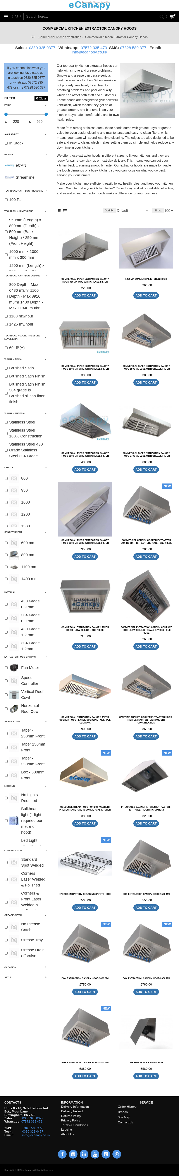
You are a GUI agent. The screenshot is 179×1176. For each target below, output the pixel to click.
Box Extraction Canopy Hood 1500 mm (146, 894)
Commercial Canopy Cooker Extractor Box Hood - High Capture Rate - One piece (146, 541)
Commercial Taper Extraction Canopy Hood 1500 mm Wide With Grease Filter (85, 367)
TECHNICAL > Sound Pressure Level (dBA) (22, 337)
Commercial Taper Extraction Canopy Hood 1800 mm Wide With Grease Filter (146, 367)
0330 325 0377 (42, 48)
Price (7, 105)
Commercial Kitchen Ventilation (59, 37)
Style (8, 977)
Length (8, 467)
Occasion (10, 967)
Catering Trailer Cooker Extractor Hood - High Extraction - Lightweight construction (146, 720)
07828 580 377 (133, 48)
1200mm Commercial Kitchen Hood (146, 279)
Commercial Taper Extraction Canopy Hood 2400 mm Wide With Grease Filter (146, 454)
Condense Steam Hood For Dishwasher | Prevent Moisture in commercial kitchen (85, 808)
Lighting (9, 786)
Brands (9, 154)
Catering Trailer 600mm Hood (146, 1062)
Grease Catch (13, 915)
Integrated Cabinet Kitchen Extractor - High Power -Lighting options (146, 808)
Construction (13, 850)
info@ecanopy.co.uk (89, 52)
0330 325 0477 (32, 1131)
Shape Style (12, 721)
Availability (11, 134)
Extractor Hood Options (20, 657)
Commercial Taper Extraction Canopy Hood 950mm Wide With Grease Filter (85, 280)
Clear (42, 98)
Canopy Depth (13, 532)
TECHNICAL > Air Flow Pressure (23, 191)
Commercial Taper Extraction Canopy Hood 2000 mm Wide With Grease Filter (85, 454)
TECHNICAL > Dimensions (18, 211)
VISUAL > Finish (13, 359)
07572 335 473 (94, 48)
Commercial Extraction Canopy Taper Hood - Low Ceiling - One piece (85, 628)
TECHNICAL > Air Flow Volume (22, 275)
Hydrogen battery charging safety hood (85, 894)
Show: (158, 210)
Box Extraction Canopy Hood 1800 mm (85, 978)
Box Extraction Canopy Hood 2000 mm (146, 978)
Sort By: (109, 210)
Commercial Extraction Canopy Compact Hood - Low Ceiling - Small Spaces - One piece (146, 630)
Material (9, 592)
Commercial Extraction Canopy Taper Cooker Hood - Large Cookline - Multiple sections (85, 720)
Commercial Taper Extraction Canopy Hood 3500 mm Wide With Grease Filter (85, 541)
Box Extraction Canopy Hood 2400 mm (85, 1062)
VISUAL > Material (15, 413)
